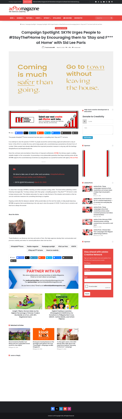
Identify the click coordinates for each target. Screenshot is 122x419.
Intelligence (57, 18)
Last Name (87, 270)
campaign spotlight (49, 246)
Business (20, 18)
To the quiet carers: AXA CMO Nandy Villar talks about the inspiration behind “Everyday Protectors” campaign (66, 344)
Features (29, 18)
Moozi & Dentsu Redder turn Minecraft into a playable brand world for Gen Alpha (19, 343)
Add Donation (88, 137)
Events (38, 18)
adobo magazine (33, 246)
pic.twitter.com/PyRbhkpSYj (35, 177)
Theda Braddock (49, 47)
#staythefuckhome (57, 174)
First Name (87, 263)
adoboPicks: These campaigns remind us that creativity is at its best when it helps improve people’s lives (103, 190)
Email (86, 277)
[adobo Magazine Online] (24, 9)
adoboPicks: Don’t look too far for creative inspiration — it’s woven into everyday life (103, 200)
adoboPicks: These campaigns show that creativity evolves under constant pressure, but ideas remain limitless (103, 211)
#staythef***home (17, 246)
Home (23, 24)
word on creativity (52, 250)
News (11, 18)
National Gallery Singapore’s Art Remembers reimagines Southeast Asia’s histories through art (57, 1)
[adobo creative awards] (43, 119)
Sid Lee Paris (63, 246)
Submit (87, 294)
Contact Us (51, 415)
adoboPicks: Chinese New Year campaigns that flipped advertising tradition (103, 231)
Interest (47, 18)
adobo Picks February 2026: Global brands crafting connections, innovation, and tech (103, 222)
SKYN (74, 246)
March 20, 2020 (40, 182)
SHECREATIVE (78, 18)
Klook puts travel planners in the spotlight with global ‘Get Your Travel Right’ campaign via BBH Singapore (43, 344)
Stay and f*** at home (36, 250)
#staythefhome (19, 177)
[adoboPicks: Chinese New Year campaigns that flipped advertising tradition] (87, 232)
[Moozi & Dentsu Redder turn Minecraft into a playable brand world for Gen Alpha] (19, 334)
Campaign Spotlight (31, 24)
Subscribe (68, 18)
